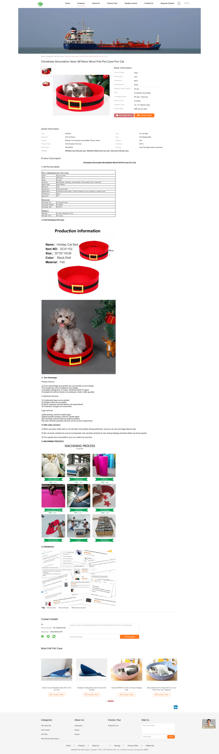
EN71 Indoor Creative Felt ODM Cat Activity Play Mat (91, 689)
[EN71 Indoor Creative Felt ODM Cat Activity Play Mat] (91, 669)
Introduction (78, 725)
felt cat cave (51, 608)
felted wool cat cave (79, 608)
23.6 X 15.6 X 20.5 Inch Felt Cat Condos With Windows (162, 689)
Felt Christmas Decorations (50, 738)
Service (77, 734)
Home (67, 3)
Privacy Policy (133, 745)
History (77, 730)
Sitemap (117, 745)
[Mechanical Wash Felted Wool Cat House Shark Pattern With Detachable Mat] (126, 669)
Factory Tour (112, 3)
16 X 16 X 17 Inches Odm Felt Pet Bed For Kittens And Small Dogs (56, 689)
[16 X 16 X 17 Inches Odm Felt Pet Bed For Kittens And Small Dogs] (56, 669)
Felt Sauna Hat (46, 725)
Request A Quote (167, 3)
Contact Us (148, 3)
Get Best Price (125, 115)
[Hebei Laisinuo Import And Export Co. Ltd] (41, 4)
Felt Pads (44, 734)
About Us (96, 3)
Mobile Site (150, 745)
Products (81, 3)
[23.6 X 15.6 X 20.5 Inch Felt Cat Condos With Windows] (161, 669)
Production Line (113, 725)
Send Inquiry (129, 637)
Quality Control (131, 3)
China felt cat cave (77, 750)
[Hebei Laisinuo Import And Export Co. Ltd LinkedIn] (175, 707)
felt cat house (63, 608)
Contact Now (146, 115)
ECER (146, 750)
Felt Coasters (45, 730)
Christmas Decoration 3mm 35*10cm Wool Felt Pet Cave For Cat (86, 56)
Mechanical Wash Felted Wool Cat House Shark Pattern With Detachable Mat (126, 689)
